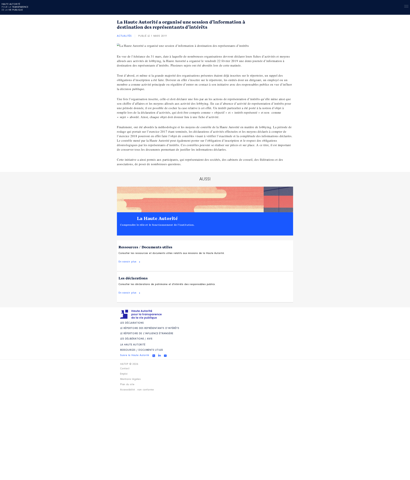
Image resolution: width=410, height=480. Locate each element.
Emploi (124, 374)
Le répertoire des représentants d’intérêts (149, 328)
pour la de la (15, 7)
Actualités (124, 36)
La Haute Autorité (157, 218)
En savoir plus (127, 261)
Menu (406, 7)
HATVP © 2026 (129, 364)
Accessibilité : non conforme (137, 390)
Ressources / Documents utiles (145, 247)
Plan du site (127, 384)
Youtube (165, 355)
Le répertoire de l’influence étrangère (146, 333)
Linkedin (159, 355)
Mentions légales (130, 379)
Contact (125, 368)
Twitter (153, 355)
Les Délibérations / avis (136, 339)
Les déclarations (133, 278)
